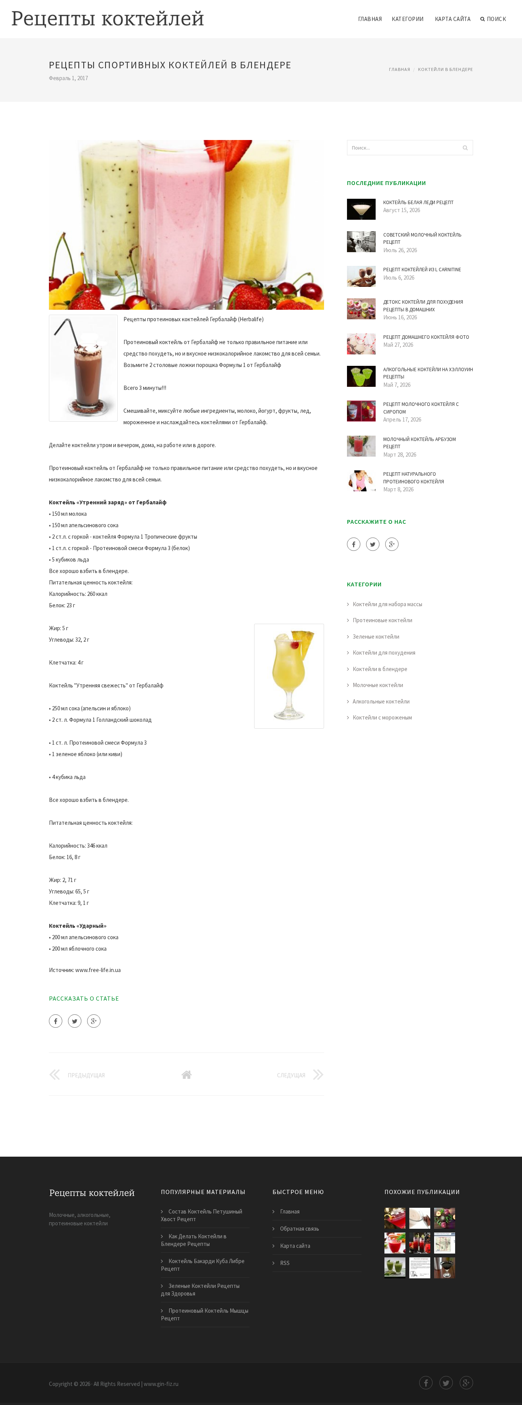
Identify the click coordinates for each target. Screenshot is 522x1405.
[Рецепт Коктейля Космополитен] (394, 1218)
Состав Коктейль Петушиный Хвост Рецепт (201, 1215)
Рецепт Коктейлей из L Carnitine (422, 269)
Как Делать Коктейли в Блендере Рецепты (194, 1240)
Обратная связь (299, 1228)
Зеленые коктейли (376, 636)
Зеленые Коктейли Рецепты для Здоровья (200, 1289)
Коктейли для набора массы (387, 604)
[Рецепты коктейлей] (107, 14)
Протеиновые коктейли (382, 620)
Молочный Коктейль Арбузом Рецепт (419, 443)
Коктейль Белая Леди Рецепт (418, 202)
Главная (370, 19)
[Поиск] (465, 147)
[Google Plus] (94, 1021)
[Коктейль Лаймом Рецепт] (394, 1243)
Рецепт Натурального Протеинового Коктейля (413, 478)
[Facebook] (55, 1021)
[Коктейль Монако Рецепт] (444, 1243)
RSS (285, 1263)
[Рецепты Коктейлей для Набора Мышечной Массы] (394, 1267)
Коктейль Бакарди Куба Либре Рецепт (203, 1264)
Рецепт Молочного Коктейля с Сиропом (421, 408)
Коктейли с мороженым (382, 717)
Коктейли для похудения (384, 652)
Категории (408, 19)
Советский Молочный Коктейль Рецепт (422, 239)
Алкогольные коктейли (381, 701)
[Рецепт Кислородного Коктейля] (419, 1267)
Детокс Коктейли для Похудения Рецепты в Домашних (423, 306)
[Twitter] (74, 1021)
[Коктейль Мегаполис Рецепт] (444, 1218)
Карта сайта (453, 19)
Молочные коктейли (378, 685)
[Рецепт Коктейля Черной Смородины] (444, 1267)
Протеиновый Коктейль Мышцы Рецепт (204, 1314)
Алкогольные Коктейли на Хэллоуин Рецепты (428, 373)
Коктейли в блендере (445, 69)
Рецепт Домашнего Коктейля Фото (426, 337)
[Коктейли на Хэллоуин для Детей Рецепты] (419, 1243)
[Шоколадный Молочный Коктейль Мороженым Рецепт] (419, 1218)
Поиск (496, 19)
